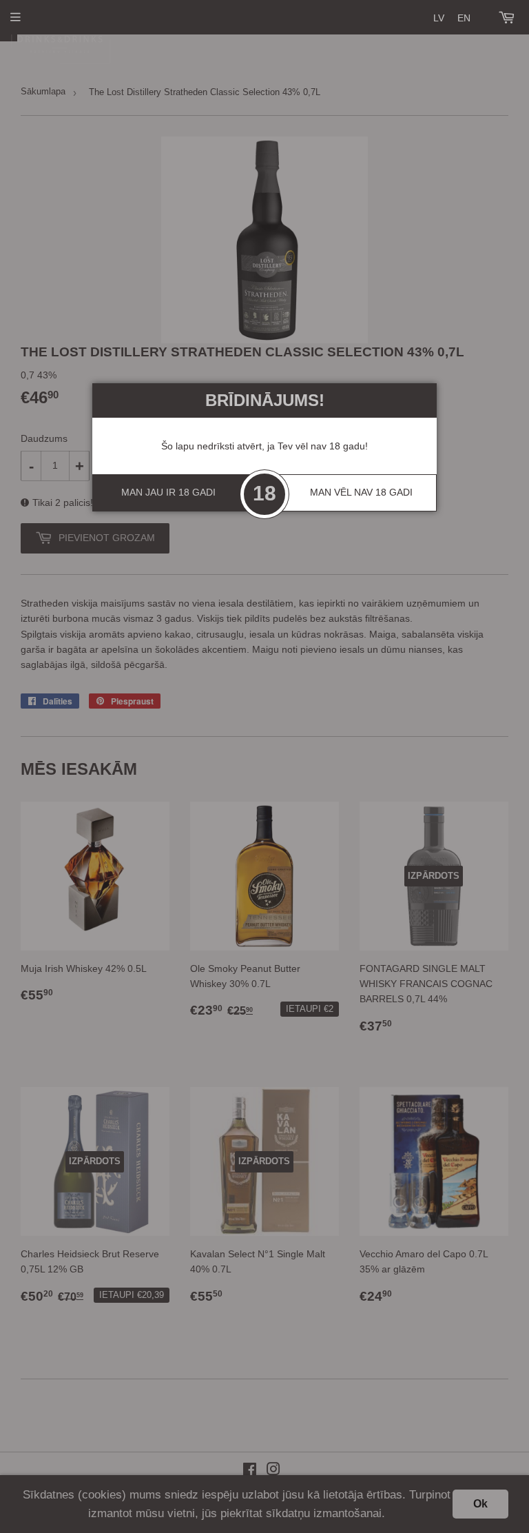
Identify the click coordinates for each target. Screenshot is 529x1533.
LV (438, 17)
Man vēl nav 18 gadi (361, 492)
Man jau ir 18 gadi (168, 492)
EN (463, 17)
